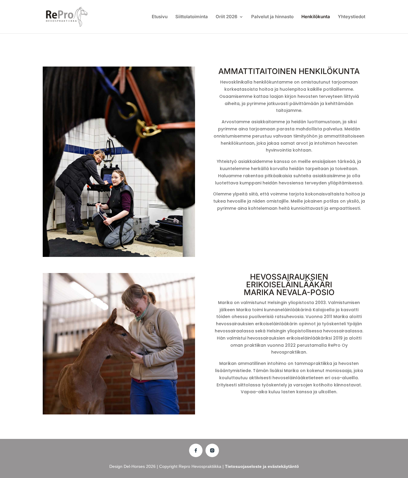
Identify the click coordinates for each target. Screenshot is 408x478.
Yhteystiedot (351, 17)
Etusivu (160, 17)
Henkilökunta (315, 17)
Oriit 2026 (226, 17)
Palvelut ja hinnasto (272, 17)
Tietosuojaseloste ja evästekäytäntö (262, 466)
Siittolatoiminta (191, 17)
